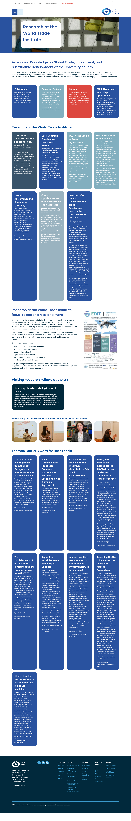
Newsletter (99, 781)
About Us (61, 766)
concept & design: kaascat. (55, 805)
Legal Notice (40, 805)
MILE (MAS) (70, 768)
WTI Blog (98, 776)
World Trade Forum (97, 771)
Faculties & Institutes (29, 3)
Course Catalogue (71, 779)
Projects (85, 768)
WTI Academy (72, 776)
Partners (61, 771)
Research (86, 762)
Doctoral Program (73, 792)
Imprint (34, 805)
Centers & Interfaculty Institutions (48, 3)
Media (97, 779)
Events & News (98, 763)
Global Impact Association (110, 776)
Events (97, 768)
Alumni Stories (110, 768)
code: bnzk (67, 805)
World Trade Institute (67, 3)
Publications (86, 766)
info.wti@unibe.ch (18, 782)
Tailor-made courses (71, 788)
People (60, 768)
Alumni (108, 762)
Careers (60, 778)
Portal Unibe (16, 3)
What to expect (111, 766)
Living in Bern (60, 774)
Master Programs (73, 766)
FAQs (69, 773)
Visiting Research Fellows (85, 775)
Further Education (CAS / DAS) (73, 784)
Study (69, 762)
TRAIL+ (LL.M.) (71, 771)
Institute (61, 762)
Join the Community (110, 772)
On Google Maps (18, 785)
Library (84, 780)
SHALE (84, 771)
